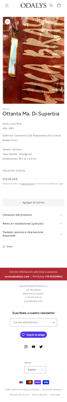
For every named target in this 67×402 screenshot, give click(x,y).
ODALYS (15, 389)
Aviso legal (55, 394)
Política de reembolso (52, 389)
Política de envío (39, 394)
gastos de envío (27, 184)
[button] (7, 5)
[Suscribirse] (53, 322)
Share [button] (10, 246)
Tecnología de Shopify (29, 389)
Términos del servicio (19, 394)
